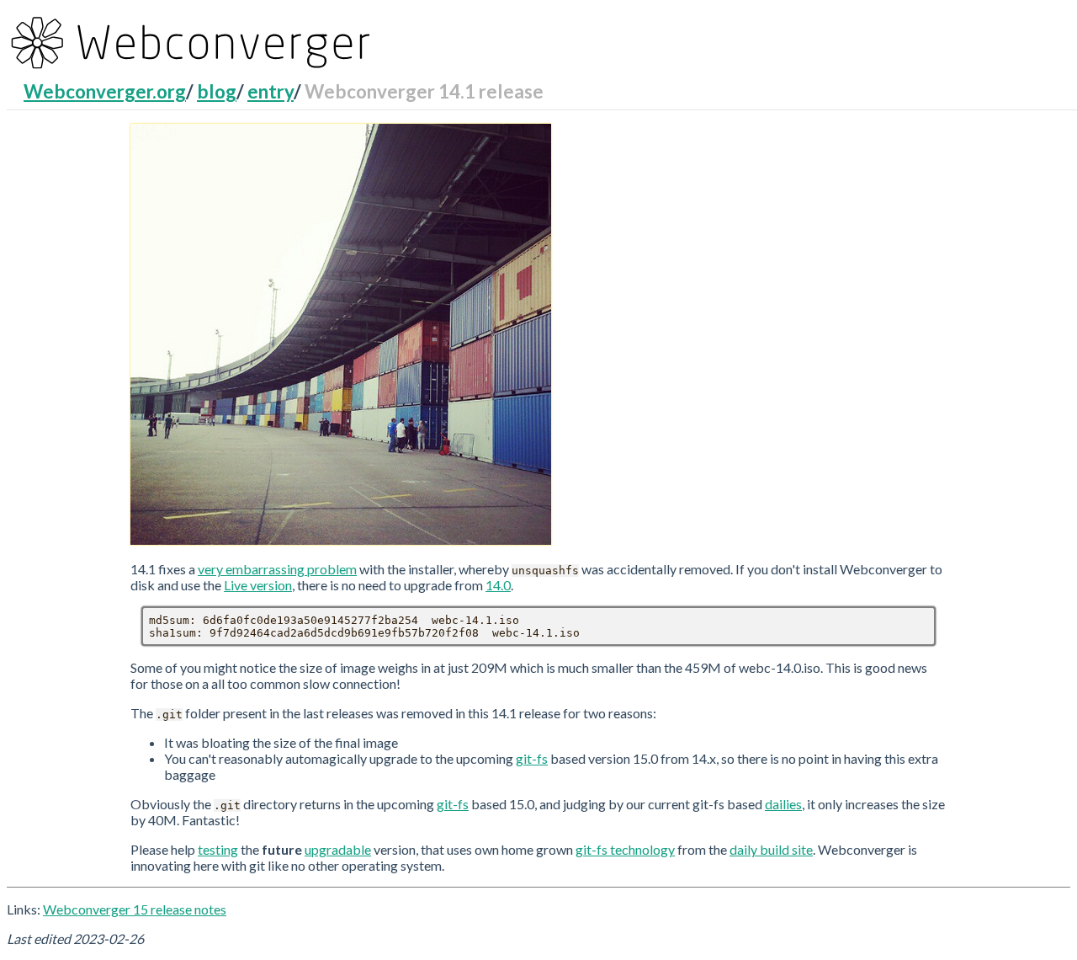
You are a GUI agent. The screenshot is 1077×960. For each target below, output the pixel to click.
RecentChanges (86, 96)
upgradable (338, 849)
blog (216, 91)
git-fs (532, 758)
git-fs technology (625, 849)
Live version (258, 585)
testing (218, 849)
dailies (783, 804)
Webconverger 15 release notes (134, 909)
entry (270, 91)
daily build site (771, 849)
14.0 (498, 585)
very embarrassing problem (277, 569)
